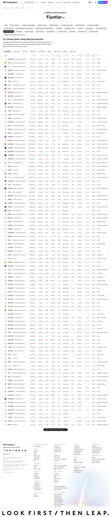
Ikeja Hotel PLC (19, 317)
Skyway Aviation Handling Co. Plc (19, 273)
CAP (9, 269)
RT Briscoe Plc (18, 277)
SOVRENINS (10, 265)
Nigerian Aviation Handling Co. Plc (19, 254)
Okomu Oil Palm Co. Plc (20, 195)
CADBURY (10, 206)
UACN (9, 162)
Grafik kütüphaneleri (97, 447)
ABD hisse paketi (58, 468)
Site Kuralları (77, 452)
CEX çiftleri (36, 457)
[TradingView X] (4, 450)
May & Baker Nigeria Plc (20, 280)
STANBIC (10, 114)
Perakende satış (101, 125)
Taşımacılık (99, 254)
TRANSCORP (11, 144)
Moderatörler (77, 454)
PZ (9, 177)
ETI (9, 66)
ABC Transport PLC (19, 350)
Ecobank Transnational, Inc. (19, 66)
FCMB (9, 110)
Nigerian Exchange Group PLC (20, 310)
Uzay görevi (57, 475)
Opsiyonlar (36, 486)
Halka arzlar (37, 478)
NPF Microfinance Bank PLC (20, 343)
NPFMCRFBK (11, 343)
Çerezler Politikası (58, 499)
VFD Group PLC (18, 247)
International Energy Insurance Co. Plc (20, 413)
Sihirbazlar (76, 468)
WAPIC (9, 240)
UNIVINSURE (10, 336)
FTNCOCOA (10, 402)
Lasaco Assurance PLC (19, 291)
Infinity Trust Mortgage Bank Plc (19, 387)
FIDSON (9, 221)
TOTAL (9, 125)
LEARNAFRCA (11, 398)
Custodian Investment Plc (20, 181)
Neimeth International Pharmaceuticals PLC (19, 384)
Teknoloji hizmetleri (101, 258)
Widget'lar (94, 446)
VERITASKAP (11, 302)
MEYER (9, 424)
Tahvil (35, 454)
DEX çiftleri (36, 459)
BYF (35, 452)
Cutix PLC (14, 354)
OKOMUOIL (10, 195)
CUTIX (9, 354)
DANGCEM (10, 70)
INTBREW (10, 140)
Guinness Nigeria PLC (19, 147)
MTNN (9, 62)
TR (91, 2)
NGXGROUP (10, 310)
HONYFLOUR (11, 158)
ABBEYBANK (10, 339)
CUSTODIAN (10, 181)
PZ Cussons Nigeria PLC (18, 177)
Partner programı (96, 460)
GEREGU (10, 199)
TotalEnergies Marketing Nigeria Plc (19, 125)
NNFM (9, 332)
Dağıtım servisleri (101, 173)
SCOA (9, 376)
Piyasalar (58, 2)
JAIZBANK (10, 229)
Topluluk (50, 2)
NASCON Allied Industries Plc (19, 214)
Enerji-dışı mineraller (102, 70)
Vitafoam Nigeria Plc (19, 225)
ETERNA (9, 169)
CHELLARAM (11, 313)
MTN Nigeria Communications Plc (19, 63)
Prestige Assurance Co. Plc (20, 306)
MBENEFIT (10, 236)
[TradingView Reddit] (25, 450)
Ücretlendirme (57, 447)
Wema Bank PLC (19, 136)
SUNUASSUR (11, 325)
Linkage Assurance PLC (20, 288)
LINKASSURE (11, 288)
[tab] (6, 25)
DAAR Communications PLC (20, 406)
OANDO (9, 81)
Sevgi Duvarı (77, 447)
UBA (9, 85)
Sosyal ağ (76, 446)
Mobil (35, 494)
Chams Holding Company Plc (19, 347)
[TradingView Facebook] (7, 450)
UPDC (9, 358)
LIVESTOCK (10, 284)
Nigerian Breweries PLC (18, 99)
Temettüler (36, 476)
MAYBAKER (10, 280)
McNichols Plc (18, 395)
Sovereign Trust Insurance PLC (20, 266)
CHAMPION (10, 299)
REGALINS (10, 369)
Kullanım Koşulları (58, 494)
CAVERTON (10, 321)
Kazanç (36, 475)
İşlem (75, 459)
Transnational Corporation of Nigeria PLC (20, 144)
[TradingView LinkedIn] (16, 450)
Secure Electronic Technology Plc (20, 421)
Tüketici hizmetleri (101, 232)
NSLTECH (10, 421)
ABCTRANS (10, 350)
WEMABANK (10, 136)
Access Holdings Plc (21, 59)
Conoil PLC (15, 173)
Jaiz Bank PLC (17, 229)
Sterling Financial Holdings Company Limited (20, 151)
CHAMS (9, 347)
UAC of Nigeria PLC (17, 162)
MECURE (10, 243)
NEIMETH (10, 384)
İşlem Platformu (96, 452)
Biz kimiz (56, 473)
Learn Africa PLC (20, 398)
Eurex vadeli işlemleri (59, 467)
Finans (98, 59)
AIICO (9, 192)
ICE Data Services (13, 457)
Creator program (78, 451)
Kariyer (55, 480)
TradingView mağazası (59, 486)
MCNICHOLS (10, 395)
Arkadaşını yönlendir (79, 449)
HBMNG (9, 118)
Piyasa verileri (57, 449)
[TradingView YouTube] (10, 450)
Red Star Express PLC (20, 328)
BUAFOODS (10, 92)
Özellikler (56, 446)
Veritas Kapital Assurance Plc (20, 302)
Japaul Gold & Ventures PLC (21, 410)
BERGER (9, 361)
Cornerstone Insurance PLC (20, 262)
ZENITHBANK (11, 74)
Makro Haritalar (38, 488)
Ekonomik (36, 473)
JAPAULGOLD (11, 409)
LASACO (10, 291)
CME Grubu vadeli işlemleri (60, 465)
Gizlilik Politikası (58, 497)
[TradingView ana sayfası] (10, 2)
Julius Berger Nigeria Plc (19, 129)
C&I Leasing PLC (18, 251)
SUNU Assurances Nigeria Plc (20, 325)
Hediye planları (57, 451)
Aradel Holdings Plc (18, 133)
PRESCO (10, 166)
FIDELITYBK (10, 96)
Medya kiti (56, 481)
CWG (9, 258)
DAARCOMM (11, 406)
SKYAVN (10, 273)
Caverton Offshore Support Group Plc (20, 321)
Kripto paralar (37, 455)
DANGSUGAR (11, 122)
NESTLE (9, 103)
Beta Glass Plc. (18, 218)
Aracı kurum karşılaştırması (60, 459)
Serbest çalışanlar (78, 470)
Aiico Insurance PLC (17, 192)
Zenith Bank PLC (19, 74)
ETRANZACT (11, 295)
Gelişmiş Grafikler (96, 451)
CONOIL (9, 173)
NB (9, 99)
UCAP (9, 184)
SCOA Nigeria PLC (17, 376)
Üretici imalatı (100, 314)
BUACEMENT (11, 107)
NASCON (10, 214)
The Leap (56, 460)
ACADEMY (10, 417)
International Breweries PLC (20, 140)
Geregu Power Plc (17, 199)
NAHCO (9, 254)
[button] (46, 2)
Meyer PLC (15, 424)
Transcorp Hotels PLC (21, 232)
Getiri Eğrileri (37, 484)
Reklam (94, 457)
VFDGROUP (10, 247)
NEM (9, 210)
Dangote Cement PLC (19, 70)
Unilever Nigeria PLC (19, 188)
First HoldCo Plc (20, 77)
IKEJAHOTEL (10, 317)
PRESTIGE (10, 306)
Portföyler (36, 483)
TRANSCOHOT (11, 232)
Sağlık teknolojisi (101, 221)
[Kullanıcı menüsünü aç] (95, 2)
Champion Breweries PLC (20, 299)
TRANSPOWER (11, 155)
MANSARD (10, 203)
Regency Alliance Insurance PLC (20, 369)
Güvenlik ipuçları (58, 502)
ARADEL (10, 133)
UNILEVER (10, 188)
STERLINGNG (11, 151)
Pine (35, 460)
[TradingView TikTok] (22, 450)
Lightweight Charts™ (97, 449)
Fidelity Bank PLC (18, 96)
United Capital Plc (16, 184)
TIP (9, 365)
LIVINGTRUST (11, 391)
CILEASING (10, 251)
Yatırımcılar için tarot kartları (61, 488)
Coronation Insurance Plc (18, 240)
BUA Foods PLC (18, 92)
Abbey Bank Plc (19, 339)
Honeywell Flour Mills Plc (20, 159)
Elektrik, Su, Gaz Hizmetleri (103, 144)
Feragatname (57, 496)
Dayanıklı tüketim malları (103, 376)
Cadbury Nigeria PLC (19, 206)
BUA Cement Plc (19, 107)
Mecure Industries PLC (18, 243)
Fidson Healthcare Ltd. (18, 221)
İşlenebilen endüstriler (102, 92)
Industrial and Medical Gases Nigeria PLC (19, 373)
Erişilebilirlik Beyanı (58, 501)
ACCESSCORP (11, 59)
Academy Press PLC (19, 417)
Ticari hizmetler (101, 295)
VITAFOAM (10, 225)
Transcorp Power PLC (21, 155)
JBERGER (10, 129)
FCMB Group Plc (16, 111)
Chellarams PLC (19, 314)
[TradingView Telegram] (19, 450)
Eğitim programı (96, 462)
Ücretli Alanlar (77, 472)
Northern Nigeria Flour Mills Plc (19, 332)
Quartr (17, 468)
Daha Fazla (76, 2)
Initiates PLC (15, 365)
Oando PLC (15, 81)
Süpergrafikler (37, 446)
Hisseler (36, 450)
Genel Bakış (57, 455)
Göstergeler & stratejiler (80, 467)
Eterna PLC (15, 170)
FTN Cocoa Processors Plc (20, 402)
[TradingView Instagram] (13, 450)
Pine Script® (37, 489)
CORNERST (10, 262)
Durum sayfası (57, 506)
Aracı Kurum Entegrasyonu (98, 459)
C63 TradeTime (58, 489)
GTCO (9, 88)
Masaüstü (36, 496)
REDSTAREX (10, 328)
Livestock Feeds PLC (19, 284)
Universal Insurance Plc (20, 336)
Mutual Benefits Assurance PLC (20, 236)
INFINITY (10, 387)
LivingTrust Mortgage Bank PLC (20, 391)
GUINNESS (10, 147)
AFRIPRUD (10, 380)
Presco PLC (16, 166)
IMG (9, 373)
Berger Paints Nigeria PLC (19, 362)
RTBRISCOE (10, 277)
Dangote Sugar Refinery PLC (20, 122)
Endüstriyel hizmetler (102, 129)
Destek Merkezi (58, 478)
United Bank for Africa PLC (19, 85)
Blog (55, 476)
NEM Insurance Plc (17, 210)
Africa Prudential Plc (19, 380)
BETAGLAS (10, 217)
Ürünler (43, 2)
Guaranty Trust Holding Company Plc (19, 88)
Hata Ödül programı (59, 504)
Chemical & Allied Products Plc (19, 269)
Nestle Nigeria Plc (17, 103)
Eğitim (75, 460)
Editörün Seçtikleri (78, 462)
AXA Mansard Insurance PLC (20, 203)
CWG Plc (14, 258)
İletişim (98, 63)
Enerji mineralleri (101, 81)
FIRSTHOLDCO (11, 77)
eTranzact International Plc (20, 295)
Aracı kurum (66, 2)
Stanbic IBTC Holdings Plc (19, 114)
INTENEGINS (10, 413)
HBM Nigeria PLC (17, 118)
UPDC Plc (14, 358)
